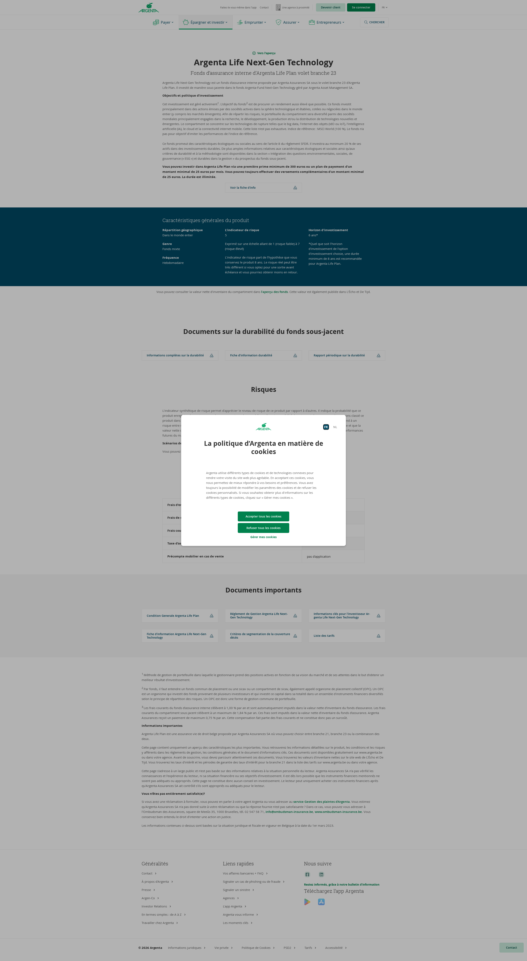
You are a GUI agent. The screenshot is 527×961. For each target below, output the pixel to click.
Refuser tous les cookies (263, 528)
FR (326, 427)
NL (335, 427)
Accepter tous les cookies (263, 516)
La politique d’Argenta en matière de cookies (263, 447)
